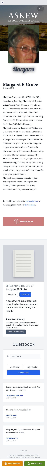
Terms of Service (30, 457)
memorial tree (32, 200)
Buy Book (25, 294)
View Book (12, 294)
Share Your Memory (16, 332)
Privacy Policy (16, 457)
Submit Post (23, 372)
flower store (30, 204)
